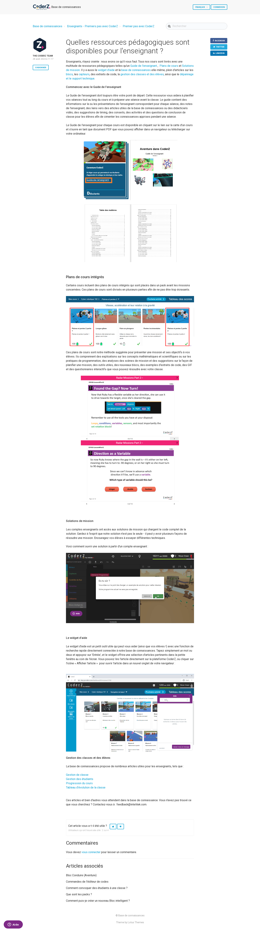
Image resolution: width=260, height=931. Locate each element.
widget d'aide (106, 70)
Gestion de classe (77, 774)
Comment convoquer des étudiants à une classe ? (97, 888)
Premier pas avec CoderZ (138, 26)
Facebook (220, 41)
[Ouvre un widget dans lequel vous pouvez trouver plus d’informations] (13, 924)
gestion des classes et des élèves (142, 74)
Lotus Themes (136, 922)
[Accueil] (42, 7)
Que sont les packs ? (79, 894)
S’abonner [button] (40, 67)
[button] (113, 826)
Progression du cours (79, 783)
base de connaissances (136, 70)
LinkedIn (220, 53)
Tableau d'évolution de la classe (85, 787)
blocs (69, 74)
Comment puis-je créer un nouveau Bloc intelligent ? (98, 900)
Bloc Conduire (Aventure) (81, 875)
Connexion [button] (219, 7)
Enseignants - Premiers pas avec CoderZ (92, 26)
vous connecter (91, 852)
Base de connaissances (47, 26)
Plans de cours (169, 65)
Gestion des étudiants (79, 779)
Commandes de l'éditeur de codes (87, 881)
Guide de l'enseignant (143, 65)
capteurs (84, 74)
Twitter (220, 47)
